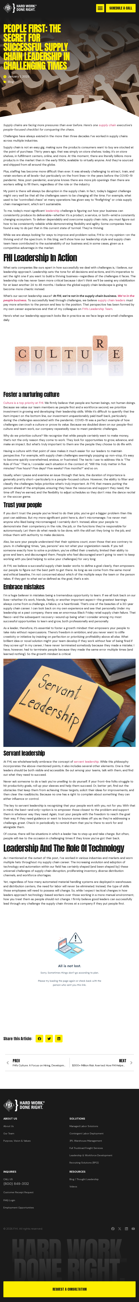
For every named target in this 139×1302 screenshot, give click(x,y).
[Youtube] (133, 1228)
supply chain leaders (111, 300)
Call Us (8, 1179)
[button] (100, 8)
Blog (11, 82)
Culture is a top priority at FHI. (23, 403)
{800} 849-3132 (16, 1183)
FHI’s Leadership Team (97, 309)
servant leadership (86, 761)
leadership (52, 211)
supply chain (107, 125)
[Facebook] (113, 1228)
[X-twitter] (119, 1228)
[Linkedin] (126, 1228)
